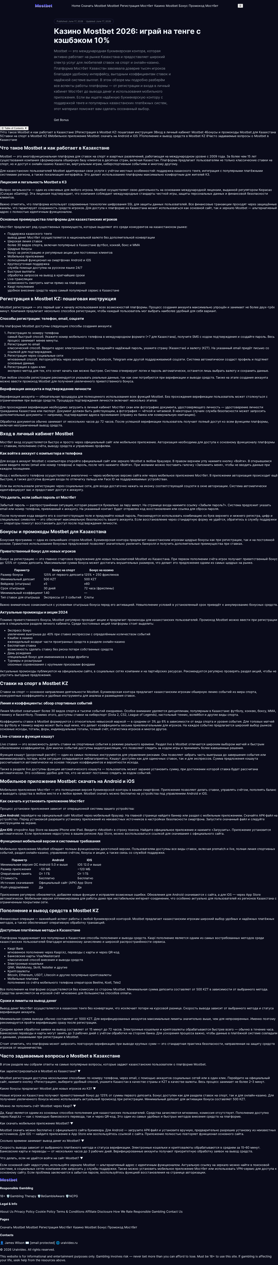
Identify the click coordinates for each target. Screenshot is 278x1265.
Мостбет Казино (152, 6)
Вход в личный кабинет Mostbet (178, 132)
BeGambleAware (50, 1196)
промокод (108, 1099)
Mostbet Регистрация (123, 6)
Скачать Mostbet (93, 6)
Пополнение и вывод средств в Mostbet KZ (172, 136)
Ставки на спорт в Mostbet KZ (23, 136)
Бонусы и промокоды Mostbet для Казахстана (240, 132)
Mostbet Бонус (177, 6)
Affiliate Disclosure (98, 1211)
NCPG (71, 1196)
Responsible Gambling (149, 1211)
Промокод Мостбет (203, 6)
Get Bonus (61, 120)
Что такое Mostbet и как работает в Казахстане (37, 132)
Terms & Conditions (70, 1211)
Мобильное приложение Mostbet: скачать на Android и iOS (93, 136)
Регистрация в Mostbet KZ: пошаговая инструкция (114, 132)
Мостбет (201, 475)
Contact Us (174, 1211)
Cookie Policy (45, 1211)
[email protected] (42, 1243)
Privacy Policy (24, 1211)
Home (76, 6)
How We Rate (123, 1211)
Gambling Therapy (21, 1196)
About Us (6, 1211)
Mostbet (59, 171)
